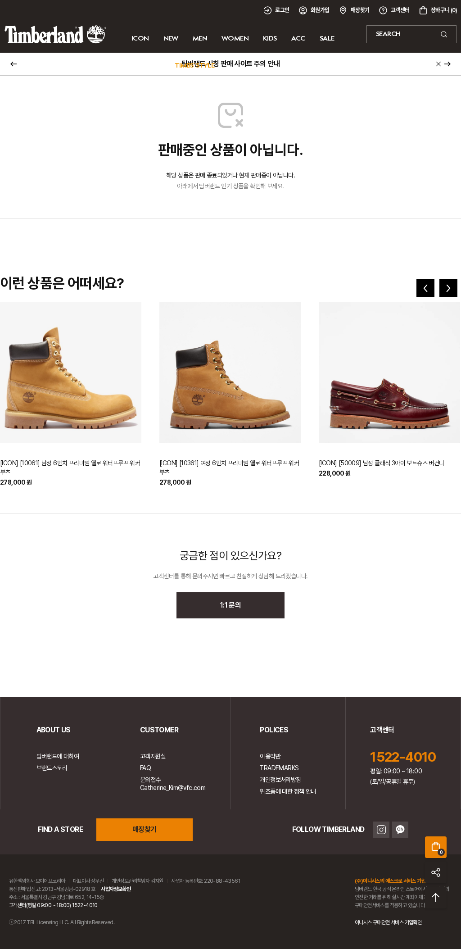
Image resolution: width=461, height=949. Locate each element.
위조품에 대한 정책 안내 (288, 791)
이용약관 (270, 756)
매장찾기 (144, 829)
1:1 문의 (230, 605)
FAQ (145, 768)
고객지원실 (153, 756)
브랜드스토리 (51, 768)
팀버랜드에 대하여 (57, 756)
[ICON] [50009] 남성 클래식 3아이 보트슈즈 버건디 (381, 463)
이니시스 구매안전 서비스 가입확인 (388, 922)
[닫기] (438, 63)
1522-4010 (403, 757)
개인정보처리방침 (280, 779)
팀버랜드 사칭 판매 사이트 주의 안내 (230, 63)
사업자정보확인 (116, 889)
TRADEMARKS (279, 768)
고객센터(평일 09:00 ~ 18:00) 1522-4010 (53, 905)
